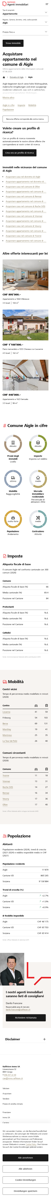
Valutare (6, 1088)
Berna (5, 723)
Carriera (6, 1123)
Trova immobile (13, 43)
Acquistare (7, 1093)
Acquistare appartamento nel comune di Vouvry (26, 231)
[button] (47, 4)
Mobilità (32, 105)
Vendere (6, 1099)
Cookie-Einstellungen (25, 1180)
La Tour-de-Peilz (10, 741)
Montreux (7, 735)
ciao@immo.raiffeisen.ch (13, 1078)
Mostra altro (8, 97)
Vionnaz (6, 781)
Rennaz (6, 793)
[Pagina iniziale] (4, 77)
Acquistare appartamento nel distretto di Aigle (26, 181)
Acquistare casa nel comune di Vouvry (23, 226)
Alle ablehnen (25, 1169)
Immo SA (6, 1117)
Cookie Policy (31, 1144)
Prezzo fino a (9, 32)
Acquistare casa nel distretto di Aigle (23, 176)
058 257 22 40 (10, 1075)
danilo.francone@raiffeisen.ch (18, 1010)
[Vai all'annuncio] (25, 274)
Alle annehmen (25, 1157)
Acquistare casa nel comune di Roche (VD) (25, 206)
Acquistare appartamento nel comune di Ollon (26, 191)
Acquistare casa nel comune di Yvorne (23, 236)
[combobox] (23, 23)
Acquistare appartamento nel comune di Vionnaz (26, 221)
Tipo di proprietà (8, 10)
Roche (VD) (8, 787)
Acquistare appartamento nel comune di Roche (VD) (26, 211)
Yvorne (6, 775)
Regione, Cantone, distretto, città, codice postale (20, 19)
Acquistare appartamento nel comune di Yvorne (26, 240)
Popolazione (8, 109)
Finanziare (7, 1112)
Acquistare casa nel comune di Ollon (23, 186)
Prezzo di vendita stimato (13, 1104)
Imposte (21, 105)
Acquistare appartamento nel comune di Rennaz (26, 201)
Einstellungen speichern (25, 1191)
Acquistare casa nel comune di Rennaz (23, 196)
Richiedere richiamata (25, 1017)
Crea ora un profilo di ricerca (19, 153)
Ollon (5, 804)
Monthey (7, 729)
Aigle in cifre (8, 105)
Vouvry (6, 798)
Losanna (6, 712)
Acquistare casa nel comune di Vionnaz (24, 216)
